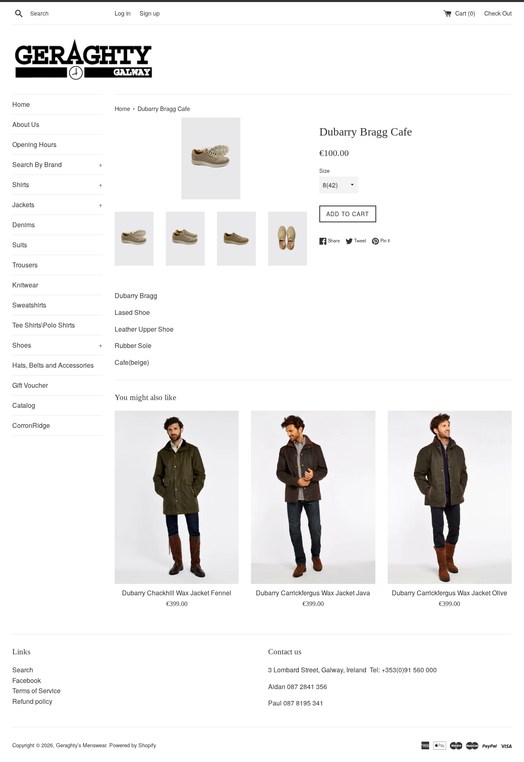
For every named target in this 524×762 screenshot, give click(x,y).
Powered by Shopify (132, 745)
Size (324, 170)
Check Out (498, 13)
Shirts (57, 184)
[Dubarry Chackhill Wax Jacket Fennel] (177, 497)
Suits (19, 244)
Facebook (26, 680)
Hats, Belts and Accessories (53, 365)
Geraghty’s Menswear (81, 745)
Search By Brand (57, 164)
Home (21, 104)
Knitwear (25, 284)
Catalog (23, 405)
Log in (123, 13)
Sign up (150, 13)
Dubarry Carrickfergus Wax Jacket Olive (449, 592)
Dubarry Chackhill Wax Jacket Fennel (176, 592)
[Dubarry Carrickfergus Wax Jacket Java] (313, 497)
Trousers (25, 264)
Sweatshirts (29, 305)
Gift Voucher (30, 385)
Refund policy (32, 701)
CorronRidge (31, 425)
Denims (23, 224)
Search (22, 669)
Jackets (57, 204)
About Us (25, 124)
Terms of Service (36, 690)
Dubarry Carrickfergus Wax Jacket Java (313, 592)
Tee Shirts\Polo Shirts (43, 325)
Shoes (57, 345)
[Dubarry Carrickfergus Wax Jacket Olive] (450, 497)
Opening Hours (34, 144)
